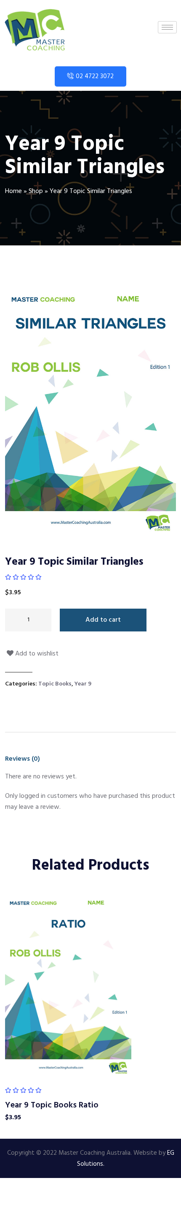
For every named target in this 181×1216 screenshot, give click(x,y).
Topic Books (55, 684)
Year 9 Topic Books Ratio (51, 1105)
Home (13, 191)
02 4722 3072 (95, 76)
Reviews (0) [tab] (22, 759)
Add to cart (103, 620)
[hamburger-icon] (167, 27)
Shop (36, 191)
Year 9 (83, 684)
